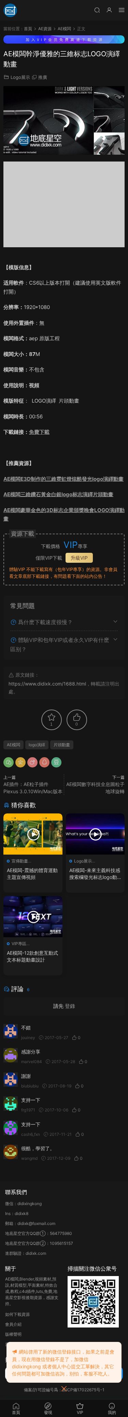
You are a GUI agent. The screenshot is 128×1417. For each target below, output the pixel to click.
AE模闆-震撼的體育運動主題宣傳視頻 (32, 873)
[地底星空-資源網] (10, 10)
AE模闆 (13, 744)
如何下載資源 (17, 1314)
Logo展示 (20, 77)
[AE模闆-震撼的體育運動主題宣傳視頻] (32, 834)
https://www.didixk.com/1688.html (47, 684)
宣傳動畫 (20, 861)
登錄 (70, 1006)
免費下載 (39, 432)
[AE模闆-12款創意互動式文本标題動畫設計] (32, 916)
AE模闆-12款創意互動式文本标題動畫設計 (32, 956)
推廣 (42, 77)
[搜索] (97, 9)
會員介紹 (13, 1324)
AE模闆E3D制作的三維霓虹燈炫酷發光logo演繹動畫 (63, 479)
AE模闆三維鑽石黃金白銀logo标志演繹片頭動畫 (58, 494)
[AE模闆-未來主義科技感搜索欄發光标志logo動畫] (95, 834)
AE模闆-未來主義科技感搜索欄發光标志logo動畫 (94, 874)
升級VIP (79, 558)
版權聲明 (13, 1334)
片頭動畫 (62, 744)
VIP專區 (19, 943)
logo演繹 (37, 744)
